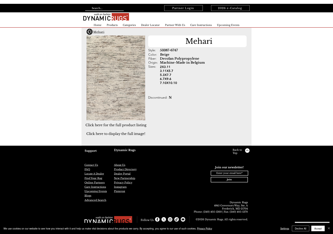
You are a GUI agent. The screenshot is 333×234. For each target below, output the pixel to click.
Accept (318, 228)
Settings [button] (284, 228)
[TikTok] (176, 219)
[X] (163, 219)
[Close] (329, 228)
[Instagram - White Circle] (170, 219)
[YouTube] (183, 219)
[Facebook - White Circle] (157, 219)
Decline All (300, 228)
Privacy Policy (204, 228)
